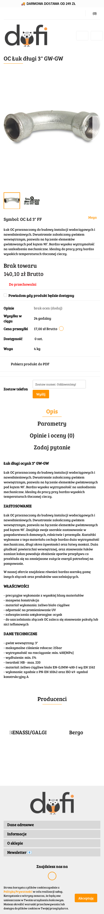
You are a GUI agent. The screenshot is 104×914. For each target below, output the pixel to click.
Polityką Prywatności (18, 891)
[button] (92, 13)
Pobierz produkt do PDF (30, 363)
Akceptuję (86, 898)
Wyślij (40, 394)
